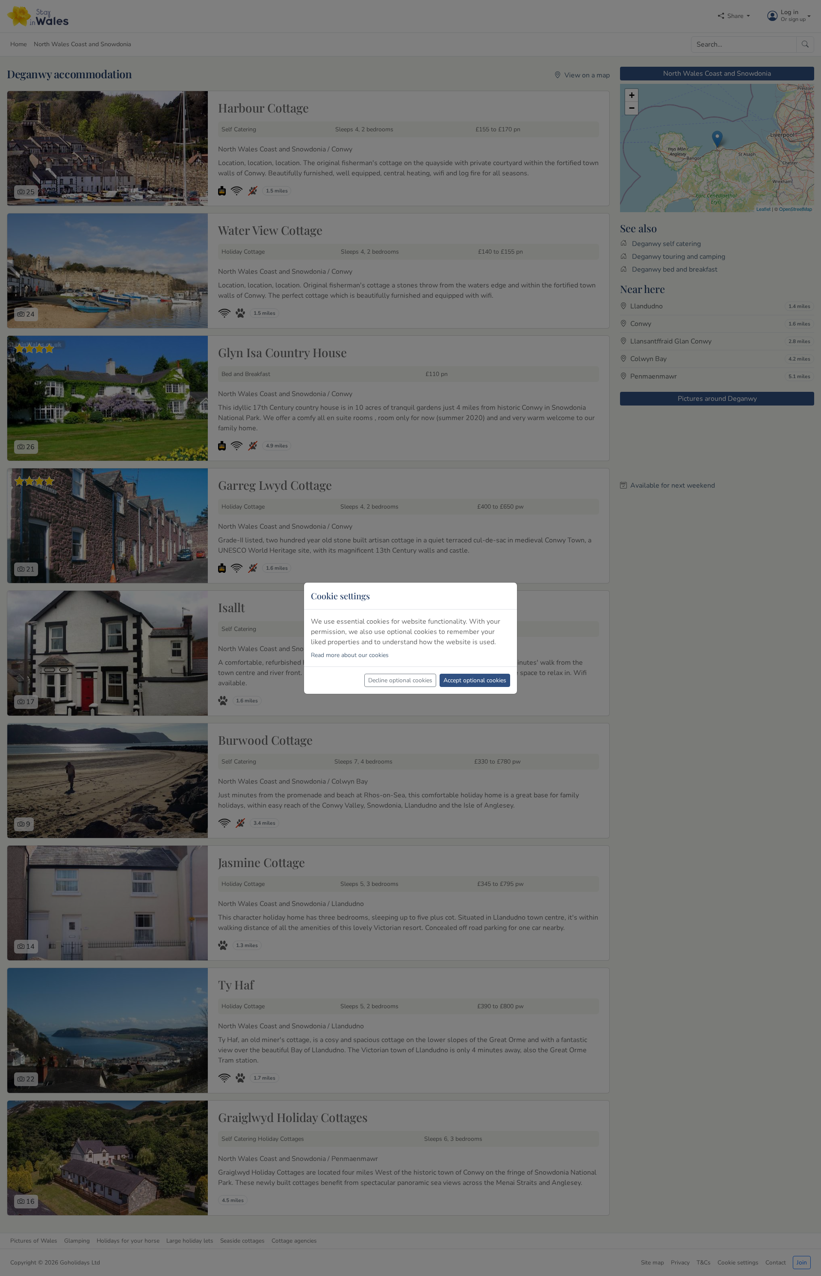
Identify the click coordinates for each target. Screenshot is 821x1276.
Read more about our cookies (350, 655)
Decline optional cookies (400, 680)
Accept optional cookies (474, 680)
